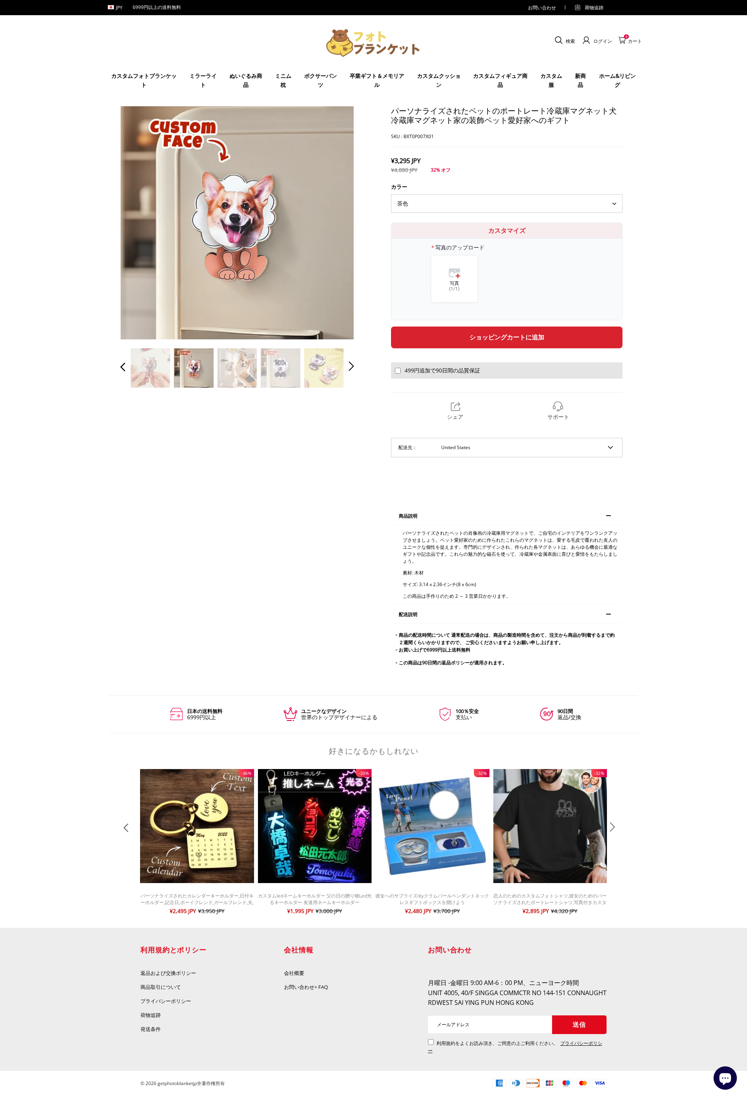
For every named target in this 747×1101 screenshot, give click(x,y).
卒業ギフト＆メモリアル (377, 80)
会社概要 (294, 972)
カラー (399, 186)
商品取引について (160, 986)
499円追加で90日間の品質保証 (442, 370)
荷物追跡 (594, 7)
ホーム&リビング (617, 80)
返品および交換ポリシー (168, 972)
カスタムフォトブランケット (144, 80)
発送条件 (150, 1029)
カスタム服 (551, 80)
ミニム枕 (283, 80)
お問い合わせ (542, 7)
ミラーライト (203, 80)
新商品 (580, 80)
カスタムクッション (439, 80)
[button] (138, 222)
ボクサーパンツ (320, 80)
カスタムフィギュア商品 (500, 80)
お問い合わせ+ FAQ (306, 986)
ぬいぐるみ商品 (246, 80)
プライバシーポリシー (166, 1000)
